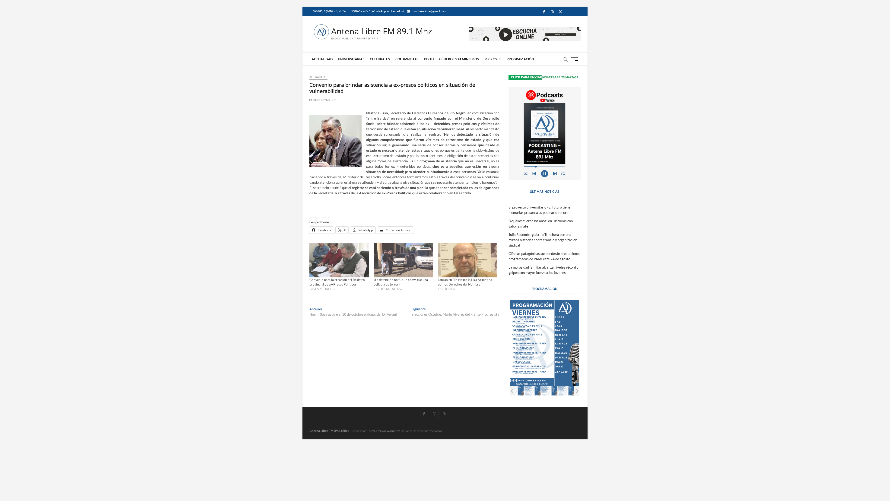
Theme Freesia (376, 431)
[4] (549, 390)
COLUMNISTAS (407, 59)
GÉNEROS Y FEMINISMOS (459, 59)
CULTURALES (380, 59)
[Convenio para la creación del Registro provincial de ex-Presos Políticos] (339, 260)
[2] (515, 390)
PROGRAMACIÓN (520, 59)
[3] (532, 390)
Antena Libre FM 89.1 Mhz (381, 31)
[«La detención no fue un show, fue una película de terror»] (403, 260)
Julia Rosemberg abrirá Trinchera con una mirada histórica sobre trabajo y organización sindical (543, 239)
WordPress (393, 431)
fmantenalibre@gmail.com (428, 11)
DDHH (429, 59)
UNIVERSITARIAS (351, 59)
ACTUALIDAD (322, 59)
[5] (566, 390)
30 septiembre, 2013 (325, 100)
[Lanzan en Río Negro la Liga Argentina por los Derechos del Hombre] (467, 260)
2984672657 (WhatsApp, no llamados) (377, 11)
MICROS (490, 59)
